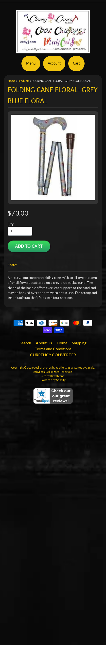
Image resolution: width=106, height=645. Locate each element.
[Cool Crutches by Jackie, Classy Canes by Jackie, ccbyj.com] (53, 50)
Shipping (79, 342)
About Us (44, 342)
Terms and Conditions (53, 348)
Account (54, 64)
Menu (30, 64)
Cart (76, 64)
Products (24, 80)
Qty (11, 224)
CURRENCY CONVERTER (53, 354)
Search (25, 342)
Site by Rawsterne (53, 376)
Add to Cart (29, 246)
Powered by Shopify (53, 379)
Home (12, 80)
